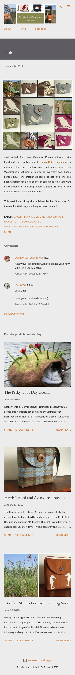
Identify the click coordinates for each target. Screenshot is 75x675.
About (8, 28)
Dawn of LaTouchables (28, 257)
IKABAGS (21, 284)
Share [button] (8, 231)
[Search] (60, 6)
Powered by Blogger (39, 660)
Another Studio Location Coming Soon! (37, 603)
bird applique (29, 216)
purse (33, 226)
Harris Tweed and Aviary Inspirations (34, 497)
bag (16, 216)
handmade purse (30, 221)
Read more (63, 429)
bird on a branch (51, 216)
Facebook (40, 28)
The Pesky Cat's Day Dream (27, 392)
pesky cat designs (16, 226)
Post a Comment (14, 313)
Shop (23, 28)
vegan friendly (48, 226)
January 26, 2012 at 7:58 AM (32, 304)
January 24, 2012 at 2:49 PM (32, 273)
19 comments (24, 429)
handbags (11, 221)
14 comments (24, 534)
